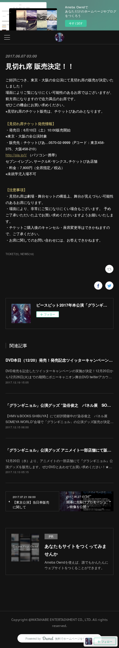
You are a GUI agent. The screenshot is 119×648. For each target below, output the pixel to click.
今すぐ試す (76, 23)
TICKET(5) (12, 254)
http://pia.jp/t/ (16, 154)
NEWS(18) (27, 254)
